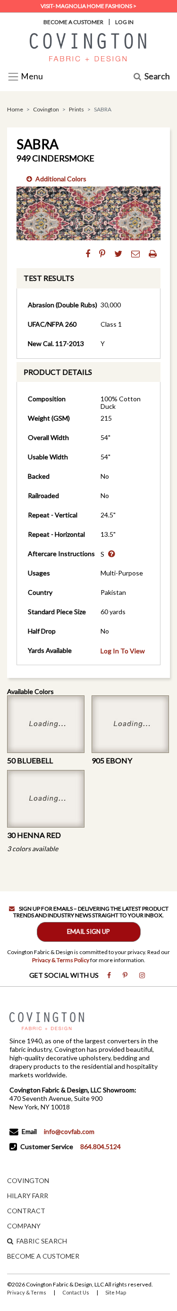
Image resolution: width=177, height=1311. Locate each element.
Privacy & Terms (26, 1292)
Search (157, 76)
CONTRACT (26, 1211)
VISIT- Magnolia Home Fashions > (88, 5)
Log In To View (123, 651)
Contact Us (75, 1292)
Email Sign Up (88, 931)
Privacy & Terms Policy (60, 960)
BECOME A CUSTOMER (43, 1256)
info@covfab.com (69, 1131)
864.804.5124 (100, 1146)
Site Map (115, 1292)
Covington (46, 109)
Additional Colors (60, 179)
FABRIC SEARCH (42, 1241)
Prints (76, 109)
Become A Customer (73, 21)
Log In (124, 21)
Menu (31, 77)
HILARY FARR (27, 1196)
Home (15, 109)
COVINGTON (28, 1180)
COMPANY (24, 1226)
